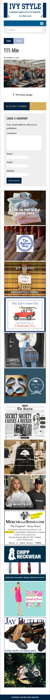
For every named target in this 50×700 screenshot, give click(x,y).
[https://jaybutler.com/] (25, 650)
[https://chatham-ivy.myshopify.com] (25, 330)
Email (9, 162)
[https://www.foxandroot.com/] (25, 685)
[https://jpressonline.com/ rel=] (25, 223)
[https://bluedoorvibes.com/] (25, 401)
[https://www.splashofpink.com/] (25, 614)
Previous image (24, 94)
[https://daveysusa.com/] (25, 365)
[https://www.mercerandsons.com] (25, 543)
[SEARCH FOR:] (25, 29)
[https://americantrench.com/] (25, 472)
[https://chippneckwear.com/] (25, 579)
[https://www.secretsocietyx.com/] (25, 437)
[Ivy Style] (25, 10)
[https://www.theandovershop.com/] (25, 259)
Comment (12, 133)
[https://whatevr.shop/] (25, 507)
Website (10, 170)
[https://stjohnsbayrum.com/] (25, 294)
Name (10, 153)
